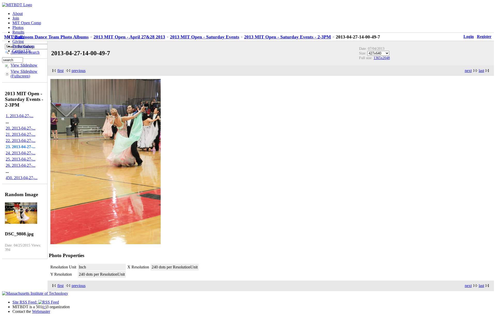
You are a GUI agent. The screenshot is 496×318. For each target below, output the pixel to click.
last (481, 70)
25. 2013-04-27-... (20, 159)
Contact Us (21, 51)
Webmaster (41, 311)
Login (468, 36)
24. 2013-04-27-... (20, 153)
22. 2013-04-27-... (20, 140)
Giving (18, 41)
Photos (18, 27)
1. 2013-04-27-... (19, 116)
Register (484, 36)
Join (15, 18)
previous (79, 70)
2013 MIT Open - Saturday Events (204, 36)
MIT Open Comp (26, 23)
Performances (23, 46)
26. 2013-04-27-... (20, 165)
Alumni (18, 37)
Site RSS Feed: (25, 302)
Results (18, 32)
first (60, 70)
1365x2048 (382, 58)
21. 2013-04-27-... (20, 134)
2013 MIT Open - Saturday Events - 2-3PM (287, 36)
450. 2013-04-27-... (21, 178)
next (468, 70)
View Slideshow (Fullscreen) (24, 73)
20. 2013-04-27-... (20, 128)
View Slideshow (24, 65)
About (17, 13)
